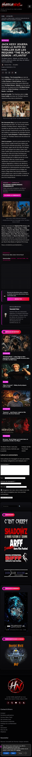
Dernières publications (7, 715)
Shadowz (3, 732)
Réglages (20, 753)
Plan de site (4, 730)
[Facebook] (8, 702)
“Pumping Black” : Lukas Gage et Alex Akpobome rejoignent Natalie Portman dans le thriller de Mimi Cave (16, 358)
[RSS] (23, 702)
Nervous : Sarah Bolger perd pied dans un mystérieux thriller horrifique (15, 440)
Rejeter (13, 753)
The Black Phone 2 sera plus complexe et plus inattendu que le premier (10, 449)
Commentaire (5, 464)
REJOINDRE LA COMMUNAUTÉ (12, 195)
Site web (3, 487)
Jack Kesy (13, 258)
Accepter (6, 753)
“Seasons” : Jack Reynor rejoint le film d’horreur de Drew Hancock (14, 412)
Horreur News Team (6, 717)
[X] (12, 702)
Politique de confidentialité (8, 723)
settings (18, 750)
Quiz (2, 725)
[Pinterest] (20, 702)
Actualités (9, 16)
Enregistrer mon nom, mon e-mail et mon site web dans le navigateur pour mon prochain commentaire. (15, 492)
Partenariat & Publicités (7, 721)
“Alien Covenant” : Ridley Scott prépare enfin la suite (14, 385)
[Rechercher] (10, 506)
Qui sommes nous (6, 719)
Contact (3, 713)
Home (3, 16)
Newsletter (18, 299)
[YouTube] (16, 702)
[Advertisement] (16, 276)
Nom (2, 478)
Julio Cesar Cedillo (21, 258)
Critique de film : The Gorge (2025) (26, 449)
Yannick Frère (14, 309)
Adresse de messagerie (8, 481)
